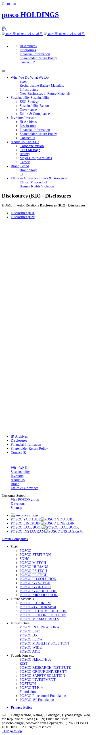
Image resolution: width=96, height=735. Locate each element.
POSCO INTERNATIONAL (41, 627)
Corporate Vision (32, 146)
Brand (15, 166)
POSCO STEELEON (35, 555)
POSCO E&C (30, 631)
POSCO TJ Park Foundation (31, 690)
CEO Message (30, 150)
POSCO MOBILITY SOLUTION (44, 643)
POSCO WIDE (31, 647)
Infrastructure (29, 89)
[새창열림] (24, 515)
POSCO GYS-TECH (35, 583)
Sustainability (20, 97)
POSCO (25, 550)
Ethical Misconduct (33, 182)
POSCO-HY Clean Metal (38, 607)
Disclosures (28, 50)
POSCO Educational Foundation (43, 696)
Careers (25, 162)
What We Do (20, 77)
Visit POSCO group (25, 499)
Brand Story (28, 170)
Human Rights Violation (37, 186)
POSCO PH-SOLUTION (38, 579)
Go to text (9, 4)
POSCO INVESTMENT (38, 679)
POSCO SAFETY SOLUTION (42, 675)
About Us (18, 142)
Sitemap (16, 507)
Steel (23, 81)
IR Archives (28, 46)
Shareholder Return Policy (38, 58)
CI (21, 174)
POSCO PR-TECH (34, 575)
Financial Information (35, 54)
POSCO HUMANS (34, 567)
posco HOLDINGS (30, 15)
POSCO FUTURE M (35, 603)
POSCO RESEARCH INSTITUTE (45, 667)
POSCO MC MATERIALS (39, 619)
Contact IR (27, 62)
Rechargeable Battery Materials (42, 85)
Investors (17, 118)
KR (4, 30)
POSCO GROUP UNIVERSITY (43, 671)
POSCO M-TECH (33, 563)
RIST (23, 663)
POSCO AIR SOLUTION (39, 595)
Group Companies (15, 539)
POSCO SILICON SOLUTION (43, 615)
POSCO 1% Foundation (37, 700)
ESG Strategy (29, 101)
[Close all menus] (3, 71)
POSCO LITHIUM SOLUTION (43, 611)
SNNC (24, 559)
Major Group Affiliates (36, 158)
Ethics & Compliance (35, 114)
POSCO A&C (30, 651)
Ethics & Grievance (24, 178)
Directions (18, 503)
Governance (28, 110)
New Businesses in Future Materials (45, 93)
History (25, 154)
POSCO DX (29, 635)
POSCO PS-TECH (33, 571)
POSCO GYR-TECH (35, 587)
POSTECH (28, 684)
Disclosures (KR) (23, 213)
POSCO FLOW (31, 639)
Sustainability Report (34, 105)
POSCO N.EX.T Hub (35, 659)
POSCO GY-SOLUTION (38, 591)
